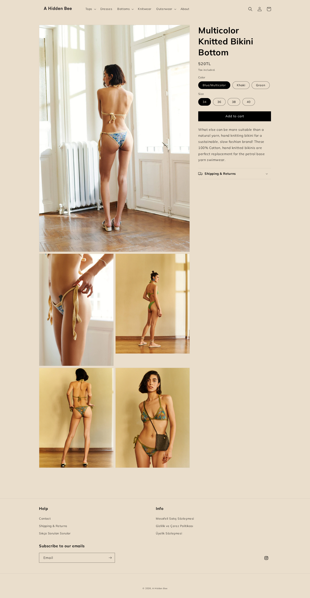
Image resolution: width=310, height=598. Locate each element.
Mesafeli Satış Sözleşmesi (175, 518)
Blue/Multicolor (214, 85)
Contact (45, 518)
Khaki (241, 85)
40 (249, 102)
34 (204, 102)
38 (234, 102)
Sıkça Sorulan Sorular (55, 533)
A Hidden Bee (159, 588)
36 (219, 102)
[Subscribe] (110, 558)
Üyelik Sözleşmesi (169, 533)
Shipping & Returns (53, 526)
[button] (90, 8)
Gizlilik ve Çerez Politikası (174, 526)
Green (260, 85)
